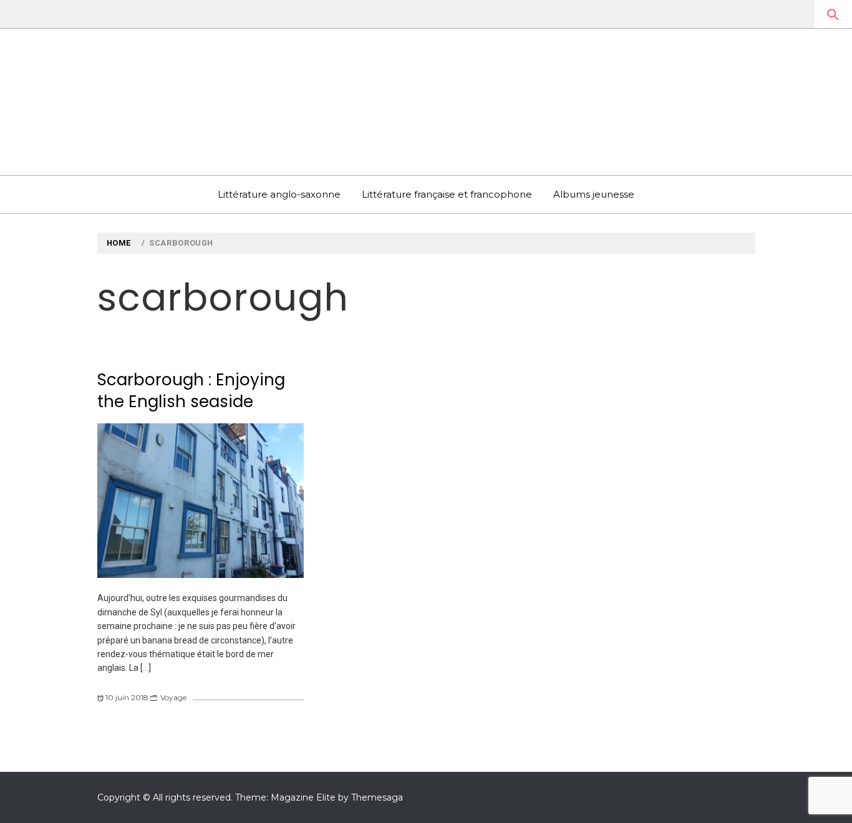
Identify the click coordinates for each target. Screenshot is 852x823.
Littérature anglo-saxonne (279, 194)
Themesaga (377, 797)
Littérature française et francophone (447, 194)
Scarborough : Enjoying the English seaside (191, 390)
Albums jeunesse (593, 194)
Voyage (173, 697)
